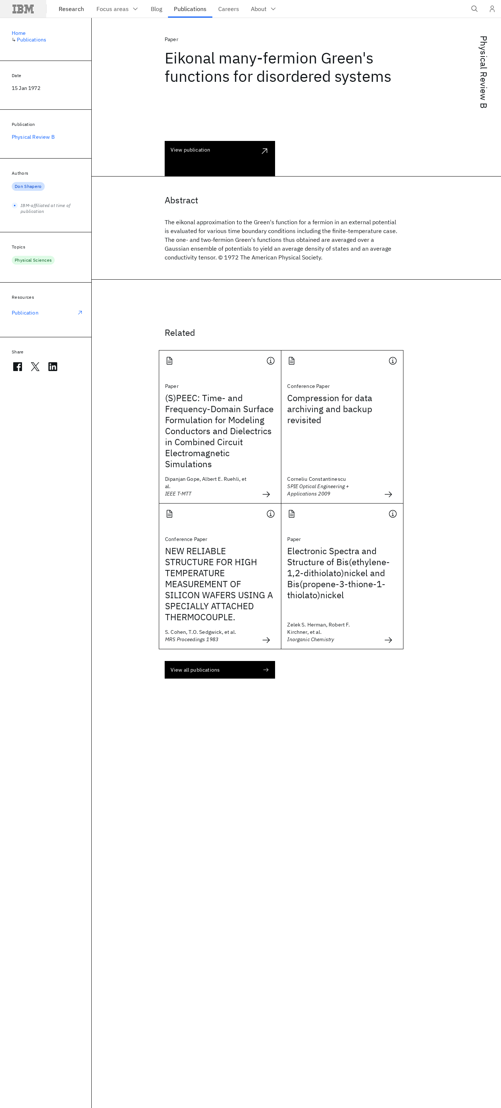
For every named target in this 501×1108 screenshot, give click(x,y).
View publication (191, 149)
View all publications (195, 669)
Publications (31, 39)
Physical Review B (484, 72)
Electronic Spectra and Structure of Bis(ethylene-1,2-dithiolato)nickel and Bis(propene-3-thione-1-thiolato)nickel (338, 572)
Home (19, 33)
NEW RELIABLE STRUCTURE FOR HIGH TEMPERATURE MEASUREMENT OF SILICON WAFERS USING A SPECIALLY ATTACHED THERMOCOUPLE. (219, 583)
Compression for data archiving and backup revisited (329, 408)
